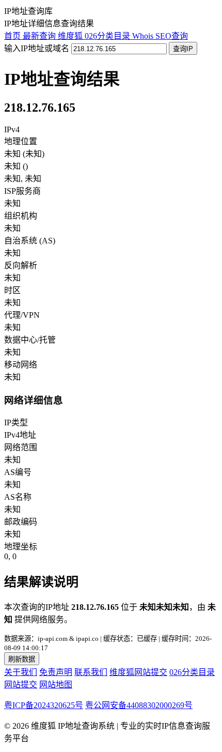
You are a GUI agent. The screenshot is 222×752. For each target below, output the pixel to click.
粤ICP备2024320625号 (43, 705)
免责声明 (55, 672)
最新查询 (40, 36)
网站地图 (55, 684)
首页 (13, 36)
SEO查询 (171, 36)
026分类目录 (108, 36)
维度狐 (71, 36)
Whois (143, 36)
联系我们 (90, 672)
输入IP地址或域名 (36, 48)
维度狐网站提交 (138, 672)
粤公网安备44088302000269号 (139, 705)
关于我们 (20, 672)
